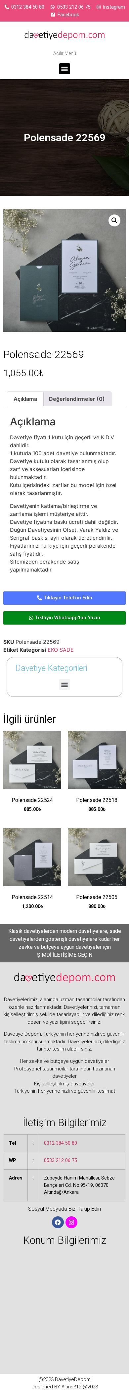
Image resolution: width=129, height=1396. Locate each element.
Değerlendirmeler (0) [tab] (77, 398)
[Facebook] (58, 1222)
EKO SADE (61, 649)
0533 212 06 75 (60, 1160)
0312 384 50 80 (60, 1143)
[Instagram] (71, 1222)
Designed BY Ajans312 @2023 (64, 1387)
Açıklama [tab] (25, 398)
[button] (64, 68)
